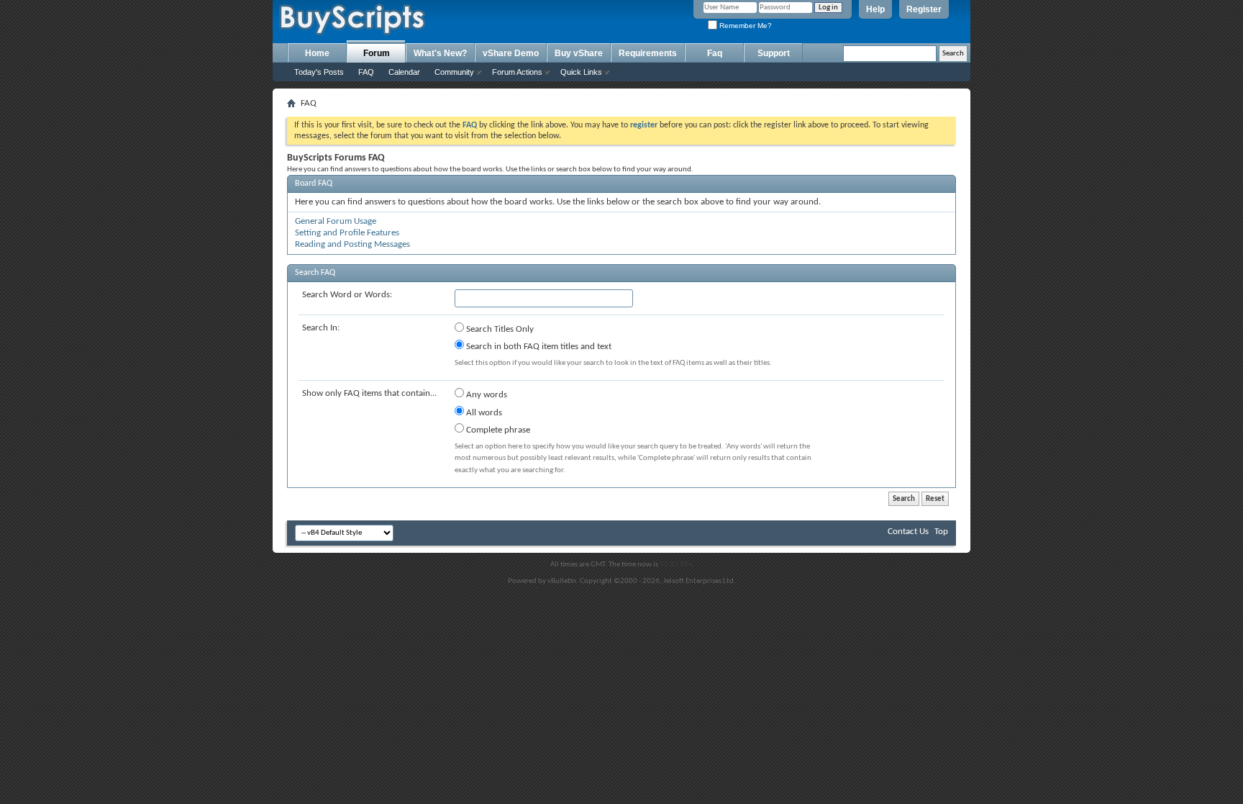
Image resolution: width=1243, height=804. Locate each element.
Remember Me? (744, 26)
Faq (714, 53)
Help (875, 9)
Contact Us (908, 531)
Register (924, 9)
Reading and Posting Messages (352, 244)
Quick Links (581, 72)
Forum (376, 53)
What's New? (440, 53)
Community (454, 72)
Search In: (321, 328)
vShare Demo (511, 53)
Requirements (648, 53)
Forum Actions (517, 72)
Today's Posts (319, 72)
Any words (485, 394)
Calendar (404, 72)
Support (773, 53)
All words (483, 412)
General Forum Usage (335, 221)
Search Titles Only (499, 329)
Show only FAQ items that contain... (369, 393)
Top (941, 531)
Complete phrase (497, 430)
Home (317, 53)
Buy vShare (579, 53)
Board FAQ (313, 183)
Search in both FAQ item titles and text (537, 346)
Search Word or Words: (347, 294)
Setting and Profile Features (347, 233)
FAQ (366, 72)
